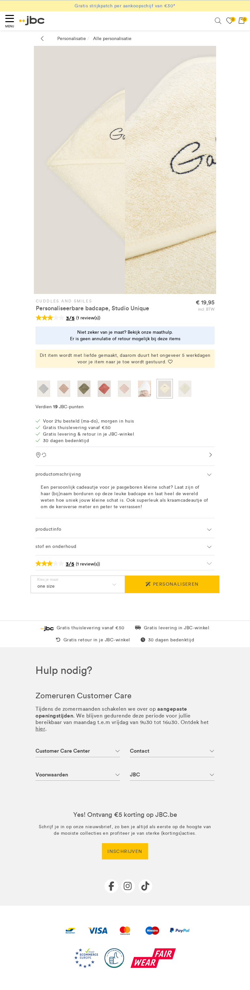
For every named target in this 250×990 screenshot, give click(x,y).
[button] (125, 474)
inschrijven (124, 851)
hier (40, 729)
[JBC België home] (32, 20)
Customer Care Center (62, 751)
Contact (139, 751)
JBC (135, 775)
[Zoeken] (218, 21)
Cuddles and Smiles (64, 301)
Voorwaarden (51, 775)
